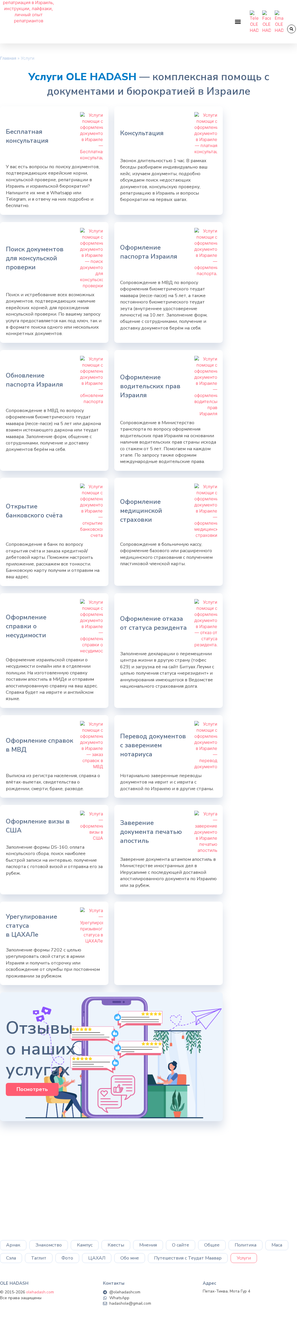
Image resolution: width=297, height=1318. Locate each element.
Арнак (13, 1245)
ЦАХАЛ (96, 1258)
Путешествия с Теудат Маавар (188, 1258)
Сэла (11, 1258)
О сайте (180, 1245)
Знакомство (48, 1245)
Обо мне (129, 1258)
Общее (212, 1245)
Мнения (148, 1245)
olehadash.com (40, 1292)
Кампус (85, 1245)
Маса (276, 1245)
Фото (67, 1258)
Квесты (116, 1245)
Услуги (244, 1258)
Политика (245, 1245)
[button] (238, 22)
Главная (8, 58)
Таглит (38, 1258)
